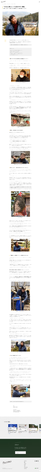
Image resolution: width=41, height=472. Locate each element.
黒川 (5, 41)
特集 (24, 462)
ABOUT (25, 463)
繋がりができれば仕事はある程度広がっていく (17, 50)
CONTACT (25, 468)
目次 (11, 48)
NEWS (25, 464)
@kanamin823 (18, 410)
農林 (5, 40)
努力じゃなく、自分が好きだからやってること (17, 52)
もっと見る (18, 452)
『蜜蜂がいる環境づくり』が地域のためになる (17, 53)
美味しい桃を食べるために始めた (15, 51)
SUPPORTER (26, 467)
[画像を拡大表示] (20, 81)
